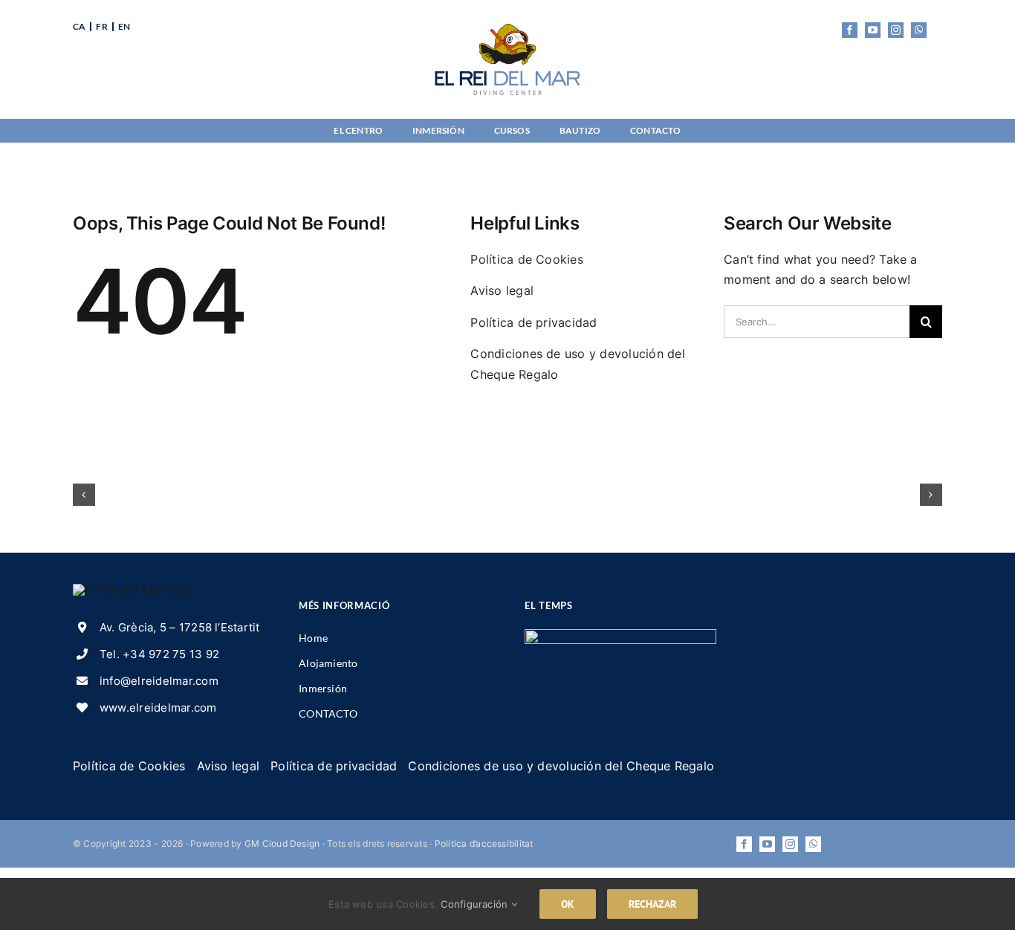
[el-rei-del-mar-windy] (620, 635)
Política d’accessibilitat (484, 843)
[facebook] (849, 30)
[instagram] (896, 30)
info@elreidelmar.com (159, 681)
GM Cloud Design (282, 843)
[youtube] (873, 30)
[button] (84, 495)
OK (567, 904)
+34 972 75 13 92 (171, 654)
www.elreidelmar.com (158, 707)
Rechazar (652, 904)
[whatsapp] (919, 30)
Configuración (475, 904)
